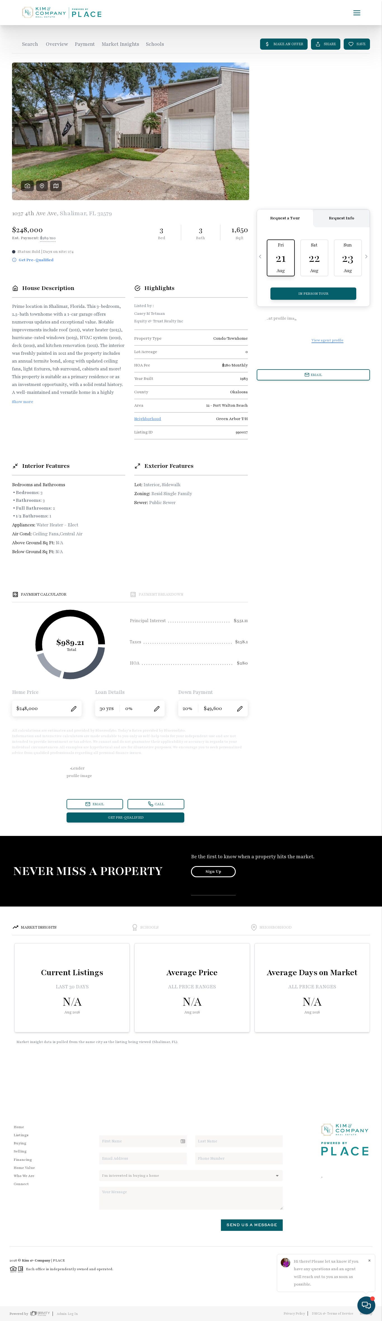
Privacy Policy (294, 1313)
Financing (23, 1159)
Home (19, 1127)
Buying (20, 1143)
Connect (21, 1184)
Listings (21, 1135)
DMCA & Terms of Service (332, 1313)
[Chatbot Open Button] (366, 1305)
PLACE (59, 1260)
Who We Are (24, 1176)
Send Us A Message (252, 1225)
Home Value (24, 1168)
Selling (20, 1151)
